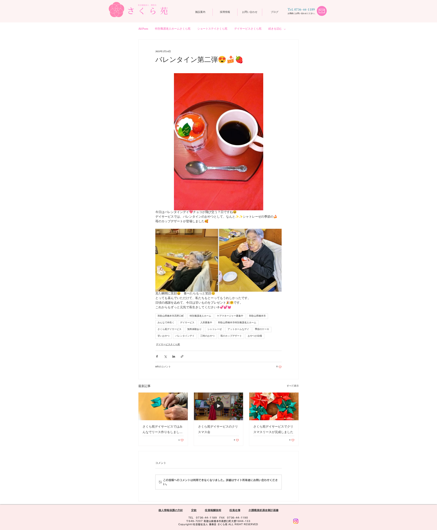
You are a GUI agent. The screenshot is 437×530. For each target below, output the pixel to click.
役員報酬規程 (213, 510)
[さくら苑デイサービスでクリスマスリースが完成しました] (274, 406)
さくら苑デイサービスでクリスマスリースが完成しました (273, 429)
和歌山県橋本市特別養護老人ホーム (237, 323)
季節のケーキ (262, 329)
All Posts (143, 29)
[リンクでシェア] (182, 356)
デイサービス (187, 323)
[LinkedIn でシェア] (173, 356)
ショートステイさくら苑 (212, 29)
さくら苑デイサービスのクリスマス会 (218, 429)
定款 (194, 510)
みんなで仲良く (166, 323)
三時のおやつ (207, 336)
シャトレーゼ (214, 329)
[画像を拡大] (186, 260)
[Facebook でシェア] (157, 356)
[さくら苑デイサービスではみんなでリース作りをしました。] (163, 406)
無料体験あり (194, 329)
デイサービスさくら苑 (248, 29)
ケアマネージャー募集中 (230, 316)
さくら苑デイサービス (169, 329)
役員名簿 (234, 510)
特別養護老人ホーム (200, 316)
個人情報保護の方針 (170, 510)
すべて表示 (293, 386)
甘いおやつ (164, 336)
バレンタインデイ (184, 336)
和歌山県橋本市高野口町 (171, 316)
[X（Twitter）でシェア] (165, 356)
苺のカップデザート (231, 336)
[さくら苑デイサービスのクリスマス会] (218, 406)
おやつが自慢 (255, 336)
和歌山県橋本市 (257, 316)
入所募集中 (206, 323)
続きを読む (275, 29)
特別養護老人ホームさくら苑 (173, 29)
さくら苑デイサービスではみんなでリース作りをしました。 (162, 429)
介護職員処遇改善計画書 (264, 510)
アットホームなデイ (238, 329)
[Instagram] (295, 521)
